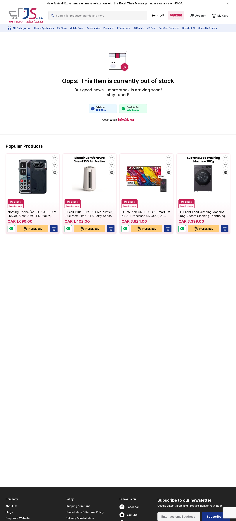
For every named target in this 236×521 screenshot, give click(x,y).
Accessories (93, 28)
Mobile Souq (77, 28)
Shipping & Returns (78, 506)
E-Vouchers (123, 28)
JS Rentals (138, 28)
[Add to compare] (55, 172)
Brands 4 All (188, 28)
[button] (54, 228)
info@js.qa (126, 119)
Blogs (9, 512)
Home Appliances (44, 28)
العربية (160, 15)
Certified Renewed (169, 28)
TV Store (62, 28)
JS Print (151, 28)
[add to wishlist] (55, 158)
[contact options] (103, 108)
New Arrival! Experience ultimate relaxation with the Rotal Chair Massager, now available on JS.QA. (114, 3)
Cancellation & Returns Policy (85, 512)
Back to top (216, 501)
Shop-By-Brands (207, 28)
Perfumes (108, 28)
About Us (11, 506)
